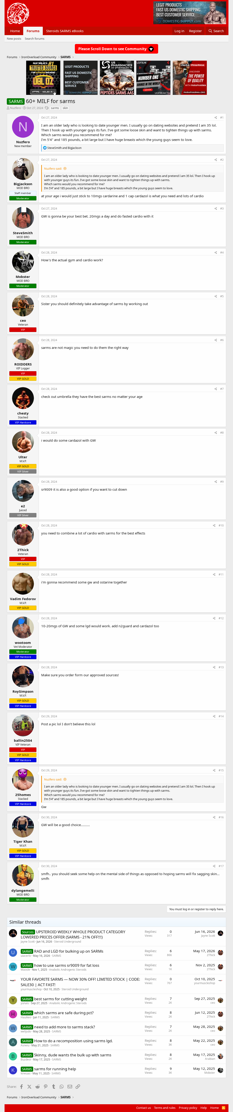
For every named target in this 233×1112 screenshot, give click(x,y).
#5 (222, 296)
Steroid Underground (67, 942)
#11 (221, 574)
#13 (221, 667)
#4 (222, 252)
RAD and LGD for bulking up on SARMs (68, 951)
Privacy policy (188, 1108)
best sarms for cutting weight (60, 998)
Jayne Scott (28, 942)
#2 (222, 160)
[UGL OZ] (43, 77)
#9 (222, 482)
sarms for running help (55, 1068)
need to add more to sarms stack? (64, 1026)
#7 (222, 389)
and (64, 148)
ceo (212, 1003)
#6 (222, 340)
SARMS (56, 956)
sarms (55, 108)
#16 (221, 817)
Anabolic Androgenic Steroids (67, 970)
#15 (221, 770)
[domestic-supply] (80, 77)
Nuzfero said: (53, 168)
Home (15, 31)
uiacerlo (26, 956)
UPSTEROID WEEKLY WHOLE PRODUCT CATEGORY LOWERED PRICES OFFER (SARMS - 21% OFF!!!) (73, 934)
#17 (221, 866)
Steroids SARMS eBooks (65, 31)
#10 (221, 525)
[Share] (216, 117)
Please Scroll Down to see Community (112, 48)
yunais (25, 1003)
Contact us (143, 1108)
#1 (222, 117)
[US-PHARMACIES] (117, 77)
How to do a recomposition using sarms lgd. (73, 1040)
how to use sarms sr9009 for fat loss (66, 965)
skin (65, 108)
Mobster (209, 1073)
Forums (33, 31)
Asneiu (25, 1045)
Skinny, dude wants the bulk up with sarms (72, 1055)
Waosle (25, 970)
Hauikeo (26, 1017)
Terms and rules (164, 1108)
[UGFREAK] (153, 77)
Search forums (34, 38)
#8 (222, 433)
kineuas (25, 1073)
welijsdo (26, 1031)
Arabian (210, 1059)
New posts (14, 38)
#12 (221, 618)
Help (203, 1108)
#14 (221, 716)
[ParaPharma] (190, 77)
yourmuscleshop (31, 989)
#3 (222, 208)
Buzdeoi (26, 1059)
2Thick (211, 955)
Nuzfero (15, 108)
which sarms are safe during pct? (64, 1012)
